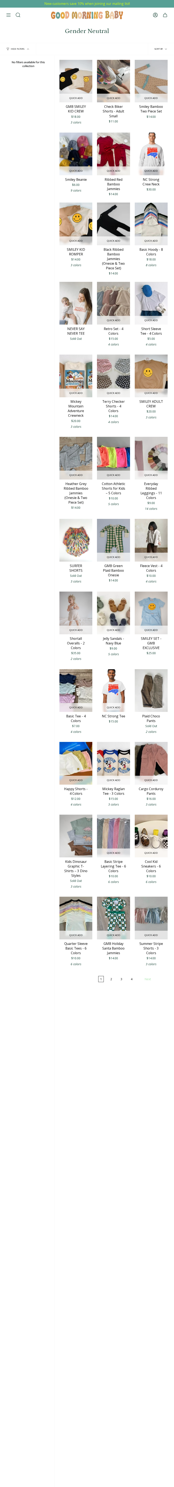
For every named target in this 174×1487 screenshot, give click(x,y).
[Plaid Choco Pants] (151, 690)
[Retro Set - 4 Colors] (113, 303)
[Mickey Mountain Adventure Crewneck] (75, 376)
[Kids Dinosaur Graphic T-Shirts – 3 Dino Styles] (75, 836)
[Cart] (165, 15)
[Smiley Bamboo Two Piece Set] (151, 81)
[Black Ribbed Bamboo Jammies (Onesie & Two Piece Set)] (113, 224)
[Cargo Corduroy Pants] (151, 763)
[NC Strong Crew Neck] (151, 154)
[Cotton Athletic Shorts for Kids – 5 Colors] (113, 458)
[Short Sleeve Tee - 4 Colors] (151, 303)
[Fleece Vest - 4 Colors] (151, 540)
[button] (18, 15)
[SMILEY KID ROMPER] (75, 224)
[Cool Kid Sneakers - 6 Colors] (151, 836)
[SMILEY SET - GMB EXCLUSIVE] (151, 613)
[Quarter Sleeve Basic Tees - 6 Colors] (75, 918)
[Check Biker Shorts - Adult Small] (113, 81)
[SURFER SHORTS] (75, 540)
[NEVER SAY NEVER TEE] (75, 303)
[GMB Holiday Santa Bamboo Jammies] (113, 918)
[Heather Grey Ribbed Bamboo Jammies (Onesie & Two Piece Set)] (75, 458)
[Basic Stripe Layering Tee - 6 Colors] (113, 836)
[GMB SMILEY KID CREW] (75, 81)
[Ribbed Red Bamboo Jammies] (113, 154)
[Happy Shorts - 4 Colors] (75, 763)
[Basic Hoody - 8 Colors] (151, 224)
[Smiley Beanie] (75, 154)
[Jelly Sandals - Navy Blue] (113, 613)
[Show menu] (8, 15)
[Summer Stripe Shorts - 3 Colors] (151, 918)
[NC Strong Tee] (113, 690)
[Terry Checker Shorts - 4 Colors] (113, 376)
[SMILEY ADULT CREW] (151, 376)
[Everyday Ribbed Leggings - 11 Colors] (151, 458)
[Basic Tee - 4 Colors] (75, 690)
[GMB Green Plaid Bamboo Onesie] (113, 540)
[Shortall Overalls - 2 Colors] (75, 613)
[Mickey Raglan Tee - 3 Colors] (113, 763)
